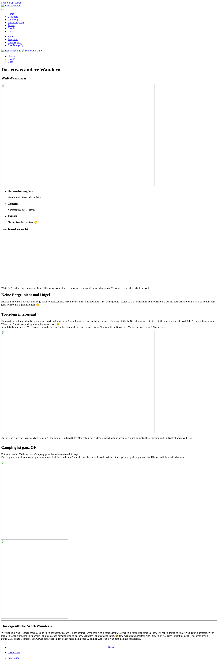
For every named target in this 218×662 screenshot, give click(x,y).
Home (11, 13)
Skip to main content (11, 2)
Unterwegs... (14, 19)
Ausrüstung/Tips (16, 22)
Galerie (11, 28)
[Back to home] (11, 5)
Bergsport (13, 16)
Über (10, 31)
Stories (11, 25)
